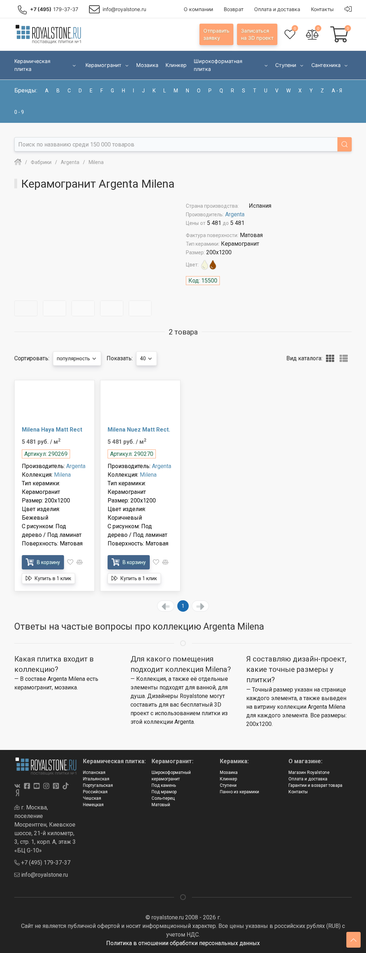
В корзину (48, 562)
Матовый (161, 804)
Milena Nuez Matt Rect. (139, 429)
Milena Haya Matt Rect (52, 429)
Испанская (94, 772)
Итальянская (96, 778)
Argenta (234, 214)
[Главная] (17, 162)
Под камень (164, 785)
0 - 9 (19, 112)
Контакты (298, 791)
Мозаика (229, 772)
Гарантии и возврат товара (315, 785)
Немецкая (93, 804)
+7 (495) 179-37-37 (45, 862)
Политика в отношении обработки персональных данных (183, 943)
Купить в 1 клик (52, 578)
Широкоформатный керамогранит (171, 775)
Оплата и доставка (307, 778)
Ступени (228, 785)
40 (143, 358)
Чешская (92, 798)
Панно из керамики (239, 791)
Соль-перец (163, 798)
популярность (74, 358)
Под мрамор (164, 791)
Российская (95, 791)
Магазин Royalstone (309, 772)
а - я (337, 90)
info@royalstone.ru (44, 874)
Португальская (98, 785)
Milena (62, 474)
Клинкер (228, 778)
